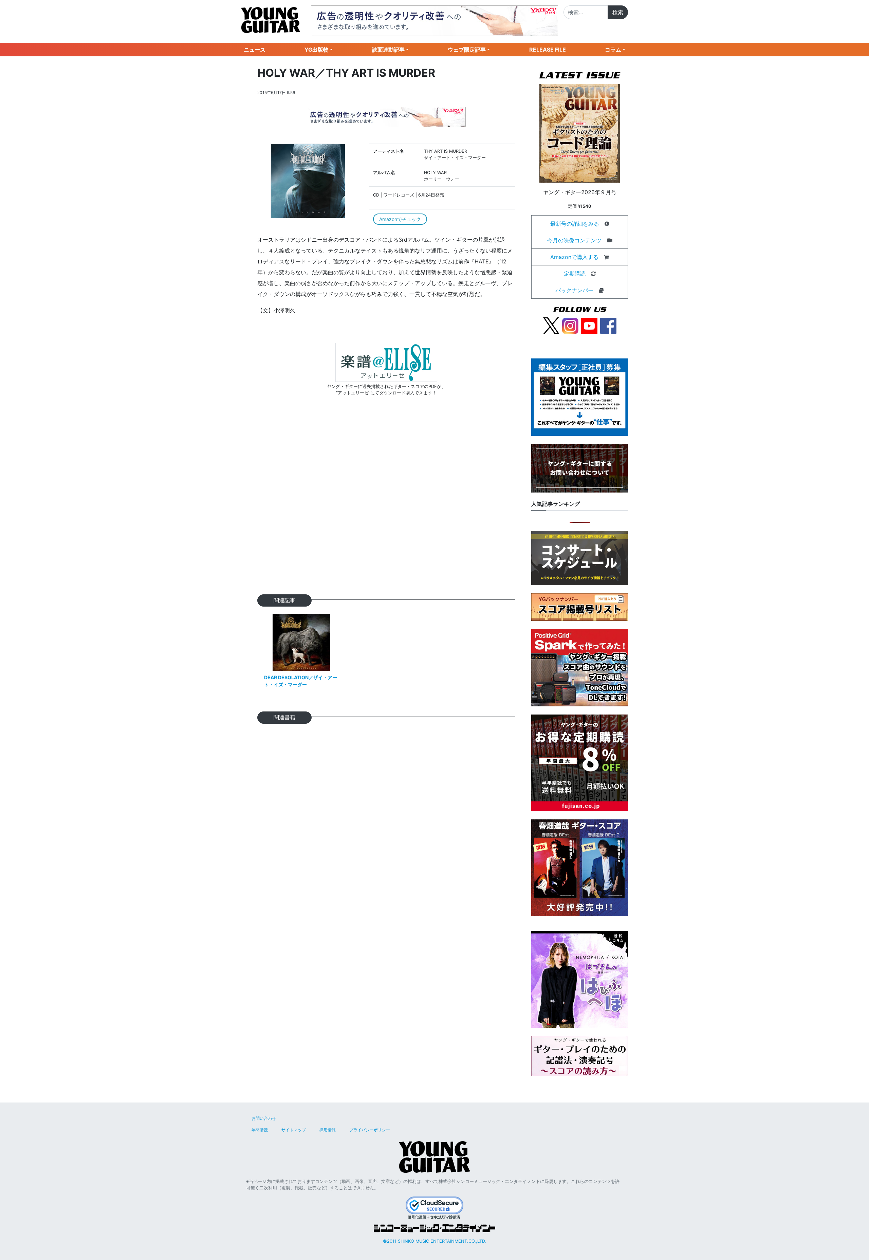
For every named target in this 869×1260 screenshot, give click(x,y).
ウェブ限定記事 (467, 49)
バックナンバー (574, 290)
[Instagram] (570, 325)
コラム (613, 49)
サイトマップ (293, 1129)
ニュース (254, 49)
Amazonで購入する (574, 257)
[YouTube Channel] (589, 325)
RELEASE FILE (547, 49)
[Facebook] (608, 325)
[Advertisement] (386, 506)
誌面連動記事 (388, 49)
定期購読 (575, 273)
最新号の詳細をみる (574, 223)
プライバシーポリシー (369, 1129)
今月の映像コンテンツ (574, 240)
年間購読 (260, 1129)
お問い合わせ (264, 1118)
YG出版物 (316, 49)
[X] (551, 325)
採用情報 (327, 1129)
